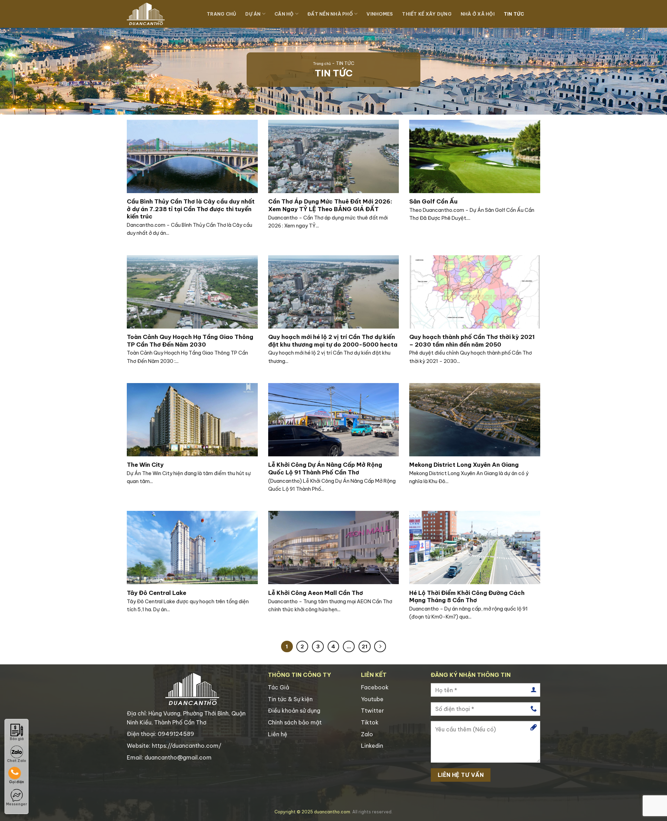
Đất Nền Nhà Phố (330, 14)
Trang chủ (322, 63)
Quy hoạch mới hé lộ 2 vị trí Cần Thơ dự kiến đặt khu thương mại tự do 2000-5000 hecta (332, 340)
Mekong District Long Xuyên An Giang (464, 464)
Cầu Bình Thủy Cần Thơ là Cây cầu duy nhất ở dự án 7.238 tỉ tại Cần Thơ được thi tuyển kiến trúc (191, 209)
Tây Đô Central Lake (156, 592)
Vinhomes (380, 14)
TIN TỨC (514, 14)
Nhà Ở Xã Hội (478, 14)
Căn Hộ (284, 14)
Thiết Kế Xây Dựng (426, 14)
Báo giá (17, 739)
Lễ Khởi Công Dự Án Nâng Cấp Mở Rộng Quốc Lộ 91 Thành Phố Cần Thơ (325, 468)
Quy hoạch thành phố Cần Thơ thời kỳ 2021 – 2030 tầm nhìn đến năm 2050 (472, 340)
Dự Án (253, 14)
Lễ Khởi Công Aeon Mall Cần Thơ (315, 592)
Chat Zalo (16, 760)
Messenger (16, 804)
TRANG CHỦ (221, 14)
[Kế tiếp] (380, 647)
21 (365, 646)
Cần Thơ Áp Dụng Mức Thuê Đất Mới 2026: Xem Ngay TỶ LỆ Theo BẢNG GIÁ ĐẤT (330, 205)
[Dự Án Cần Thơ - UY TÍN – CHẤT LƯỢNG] (161, 14)
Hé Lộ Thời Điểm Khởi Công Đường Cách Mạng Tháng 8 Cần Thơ (467, 596)
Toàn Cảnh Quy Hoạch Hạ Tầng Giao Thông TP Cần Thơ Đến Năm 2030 (190, 340)
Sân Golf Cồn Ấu (433, 201)
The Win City (145, 464)
